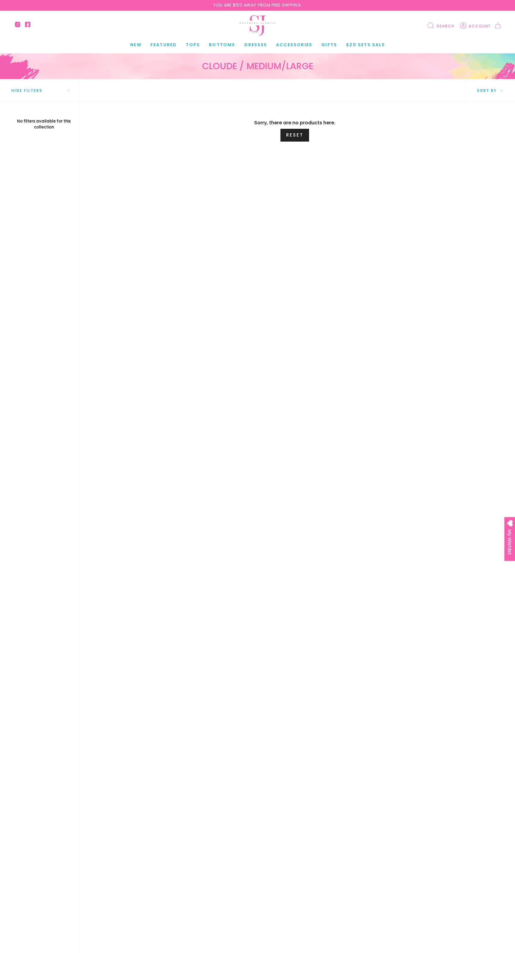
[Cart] (498, 26)
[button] (164, 45)
